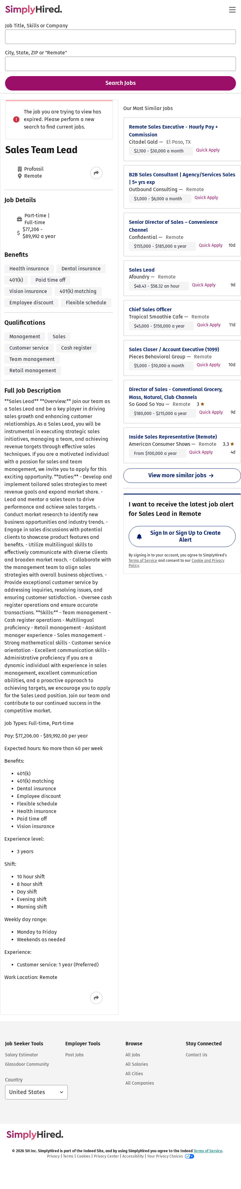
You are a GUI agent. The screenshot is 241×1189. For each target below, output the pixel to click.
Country (14, 1080)
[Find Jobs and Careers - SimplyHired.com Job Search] (33, 9)
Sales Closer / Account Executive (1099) (174, 349)
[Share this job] (96, 173)
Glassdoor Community (27, 1064)
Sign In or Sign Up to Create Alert (185, 536)
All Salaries (137, 1064)
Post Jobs (74, 1055)
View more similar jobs (177, 475)
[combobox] (120, 37)
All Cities (134, 1073)
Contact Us (196, 1055)
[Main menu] (232, 10)
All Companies (140, 1083)
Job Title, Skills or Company (36, 26)
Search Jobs (120, 83)
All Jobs (133, 1055)
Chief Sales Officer (150, 309)
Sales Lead (142, 270)
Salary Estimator (21, 1055)
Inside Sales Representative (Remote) (173, 437)
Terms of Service (143, 560)
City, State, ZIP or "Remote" (36, 53)
